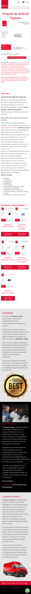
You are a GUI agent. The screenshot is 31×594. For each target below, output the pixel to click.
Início (12, 7)
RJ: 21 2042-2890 (22, 583)
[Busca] (18, 2)
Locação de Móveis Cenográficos (15, 63)
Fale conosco (6, 485)
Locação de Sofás (15, 62)
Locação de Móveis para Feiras (17, 69)
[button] (28, 23)
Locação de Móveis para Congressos (15, 71)
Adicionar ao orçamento (17, 57)
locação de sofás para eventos (11, 79)
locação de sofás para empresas (15, 77)
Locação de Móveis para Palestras (12, 71)
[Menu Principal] (27, 2)
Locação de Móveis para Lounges (14, 73)
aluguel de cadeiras (11, 127)
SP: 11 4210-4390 (9, 583)
